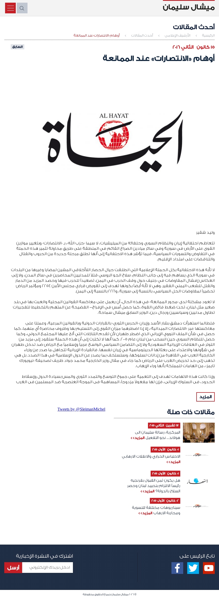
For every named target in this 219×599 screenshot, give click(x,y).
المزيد (206, 396)
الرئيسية (208, 35)
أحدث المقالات (142, 35)
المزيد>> (137, 438)
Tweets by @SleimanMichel (81, 409)
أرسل (13, 568)
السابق (17, 47)
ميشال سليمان (189, 7)
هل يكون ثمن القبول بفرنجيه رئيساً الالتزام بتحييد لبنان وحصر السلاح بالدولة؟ (153, 485)
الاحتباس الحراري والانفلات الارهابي (151, 456)
